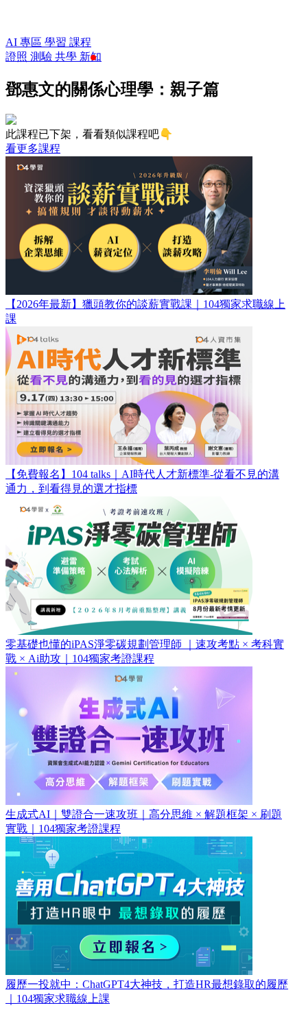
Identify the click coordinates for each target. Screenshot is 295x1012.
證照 (17, 56)
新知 (91, 56)
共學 (67, 56)
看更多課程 (32, 148)
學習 (57, 42)
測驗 (42, 56)
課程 (80, 42)
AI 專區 (25, 42)
